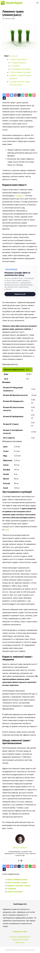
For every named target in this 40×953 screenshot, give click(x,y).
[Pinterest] (21, 861)
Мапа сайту (20, 942)
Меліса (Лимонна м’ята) (17, 880)
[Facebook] (19, 861)
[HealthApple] (3, 3)
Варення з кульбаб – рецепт (19, 886)
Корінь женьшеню (15, 892)
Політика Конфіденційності (20, 937)
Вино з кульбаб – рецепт (17, 882)
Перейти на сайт (20, 294)
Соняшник (11, 889)
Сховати (13, 56)
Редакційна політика (20, 940)
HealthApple (14, 2)
